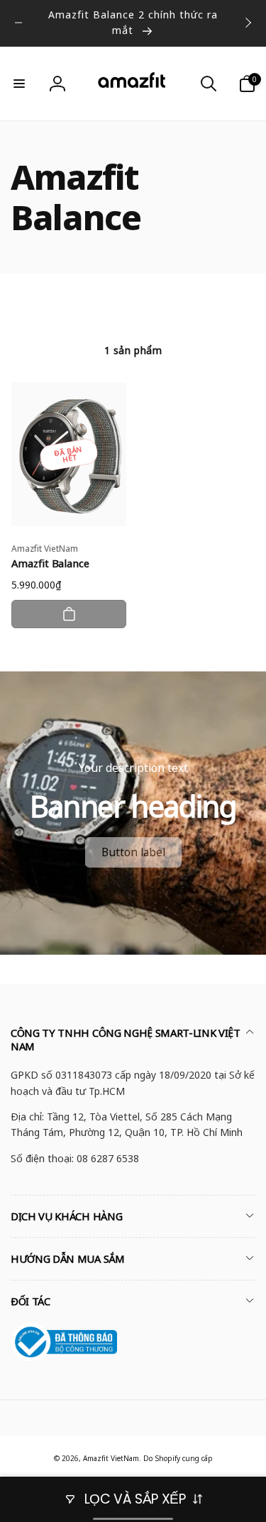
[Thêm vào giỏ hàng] (68, 614)
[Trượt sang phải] (247, 23)
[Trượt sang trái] (18, 23)
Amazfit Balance (50, 563)
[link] (133, 852)
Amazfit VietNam (111, 1458)
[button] (19, 83)
